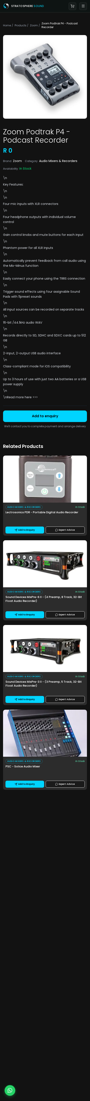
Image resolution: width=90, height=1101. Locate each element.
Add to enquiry (45, 416)
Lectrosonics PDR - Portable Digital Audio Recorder (41, 512)
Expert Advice (67, 530)
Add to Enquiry (26, 530)
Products (20, 25)
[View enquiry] (72, 6)
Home (6, 25)
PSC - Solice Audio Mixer (22, 766)
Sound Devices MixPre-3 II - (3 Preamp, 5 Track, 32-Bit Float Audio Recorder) (43, 684)
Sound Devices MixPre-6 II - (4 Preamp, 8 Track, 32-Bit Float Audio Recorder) (43, 599)
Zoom (33, 25)
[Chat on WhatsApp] (10, 1090)
